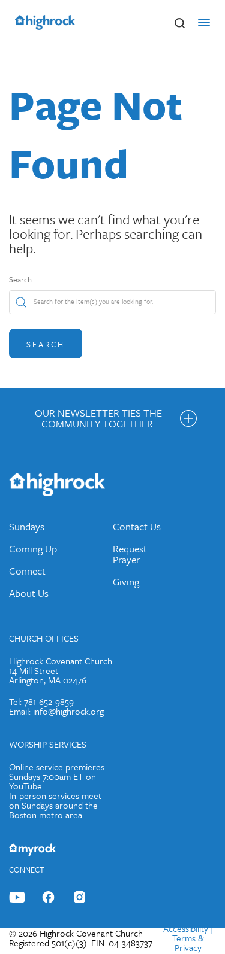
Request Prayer (130, 554)
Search (20, 279)
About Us (29, 592)
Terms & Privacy (188, 942)
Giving (126, 581)
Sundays (26, 526)
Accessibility (185, 928)
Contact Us (137, 526)
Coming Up (33, 548)
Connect (27, 570)
